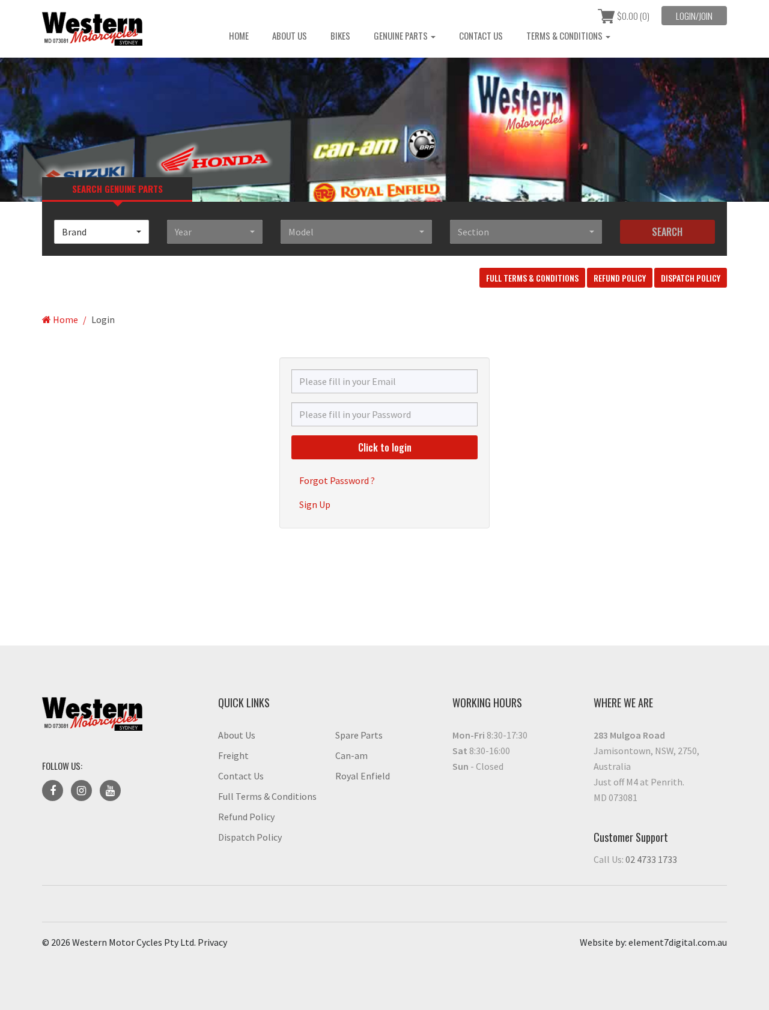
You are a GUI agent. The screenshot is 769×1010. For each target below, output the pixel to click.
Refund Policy (620, 277)
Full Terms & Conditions (532, 277)
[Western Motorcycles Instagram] (81, 790)
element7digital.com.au (677, 942)
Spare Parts (359, 735)
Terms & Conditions (565, 35)
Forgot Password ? (337, 480)
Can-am (351, 755)
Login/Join (694, 15)
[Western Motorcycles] (121, 29)
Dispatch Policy (690, 277)
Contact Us (481, 35)
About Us (289, 35)
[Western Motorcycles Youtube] (110, 790)
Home (239, 35)
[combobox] (101, 232)
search (667, 232)
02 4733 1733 (651, 859)
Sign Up (314, 504)
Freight (233, 755)
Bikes (340, 35)
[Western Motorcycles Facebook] (52, 790)
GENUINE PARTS (402, 35)
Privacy (212, 942)
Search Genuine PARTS (117, 188)
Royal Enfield (362, 776)
